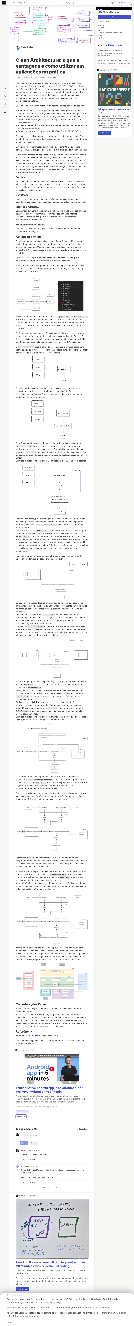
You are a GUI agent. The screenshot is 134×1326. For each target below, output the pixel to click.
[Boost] (5, 112)
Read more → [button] (22, 1289)
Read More (21, 1116)
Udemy (78, 1040)
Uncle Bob (30, 1036)
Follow (114, 17)
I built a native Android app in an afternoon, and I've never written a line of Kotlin (49, 1089)
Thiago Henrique (27, 47)
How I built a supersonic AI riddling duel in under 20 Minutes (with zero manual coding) (50, 1264)
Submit (23, 1143)
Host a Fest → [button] (104, 133)
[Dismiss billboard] (129, 1294)
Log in (112, 3)
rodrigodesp (26, 1166)
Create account (124, 3)
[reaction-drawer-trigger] (4, 90)
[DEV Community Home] (4, 3)
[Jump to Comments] (5, 97)
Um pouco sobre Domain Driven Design (113, 61)
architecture (28, 77)
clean (18, 77)
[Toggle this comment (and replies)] (17, 1154)
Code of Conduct (46, 1187)
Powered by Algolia (66, 3)
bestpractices (52, 77)
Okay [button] (10, 1322)
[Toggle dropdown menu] (86, 1050)
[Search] (10, 3)
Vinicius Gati (26, 1151)
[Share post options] (5, 119)
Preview (34, 1143)
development (39, 77)
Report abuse (59, 1187)
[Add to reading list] (5, 105)
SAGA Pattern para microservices (109, 52)
